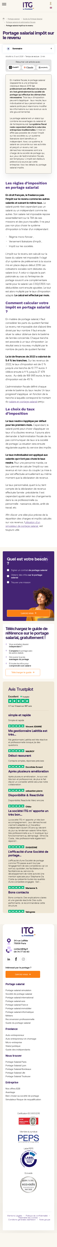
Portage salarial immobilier (18, 1008)
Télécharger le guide (21, 672)
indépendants (23, 1049)
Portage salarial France (17, 1005)
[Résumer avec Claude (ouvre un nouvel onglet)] (29, 67)
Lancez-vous (27, 613)
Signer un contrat (29, 570)
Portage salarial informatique (20, 1012)
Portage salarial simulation (18, 990)
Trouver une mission (21, 582)
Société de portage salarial (19, 994)
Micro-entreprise (14, 1042)
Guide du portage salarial (18, 1023)
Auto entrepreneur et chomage (21, 1039)
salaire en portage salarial (23, 401)
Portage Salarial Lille (15, 1073)
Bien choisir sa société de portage (22, 1096)
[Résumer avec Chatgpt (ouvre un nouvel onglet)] (14, 67)
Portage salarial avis (15, 1001)
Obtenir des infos (26, 576)
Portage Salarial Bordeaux (18, 1069)
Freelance (12, 1029)
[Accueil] (3, 18)
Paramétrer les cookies (28, 1218)
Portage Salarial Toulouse (18, 1076)
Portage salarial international (19, 997)
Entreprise (12, 1082)
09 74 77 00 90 (21, 951)
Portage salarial (15, 984)
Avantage (10, 1092)
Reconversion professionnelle (20, 1019)
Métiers (9, 1015)
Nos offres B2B (13, 1088)
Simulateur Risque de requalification (23, 1099)
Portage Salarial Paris (16, 1062)
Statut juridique (13, 1046)
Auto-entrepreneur (15, 1035)
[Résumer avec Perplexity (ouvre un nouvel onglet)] (43, 67)
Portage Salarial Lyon (16, 1065)
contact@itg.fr (21, 949)
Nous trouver (14, 1055)
